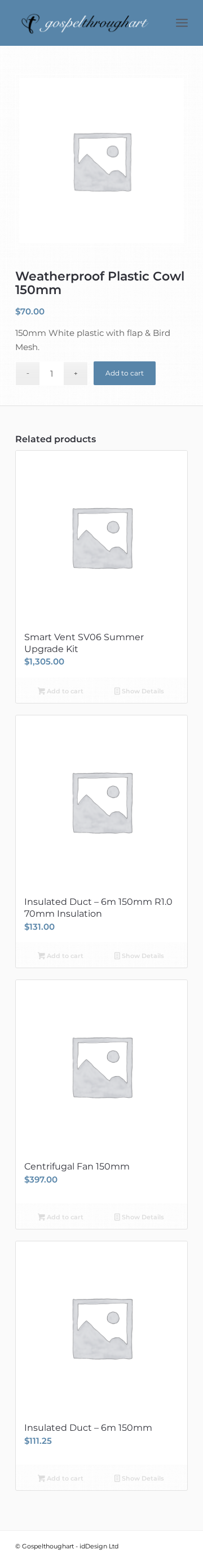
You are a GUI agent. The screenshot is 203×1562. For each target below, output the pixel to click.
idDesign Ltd (99, 1546)
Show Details (142, 691)
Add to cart (124, 373)
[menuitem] (182, 22)
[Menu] (182, 22)
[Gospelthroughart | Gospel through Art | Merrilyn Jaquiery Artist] (84, 22)
